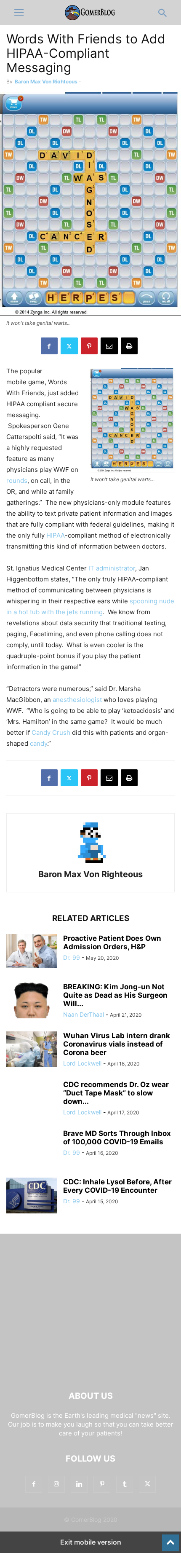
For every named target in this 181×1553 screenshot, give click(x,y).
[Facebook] (49, 345)
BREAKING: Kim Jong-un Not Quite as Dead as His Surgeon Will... (115, 995)
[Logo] (90, 1370)
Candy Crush (51, 732)
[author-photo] (90, 862)
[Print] (129, 345)
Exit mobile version (90, 1542)
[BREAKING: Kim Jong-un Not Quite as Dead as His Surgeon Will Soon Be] (31, 1001)
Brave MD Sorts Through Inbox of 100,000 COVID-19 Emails (117, 1137)
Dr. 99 (71, 957)
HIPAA (55, 535)
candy (38, 743)
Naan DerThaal (83, 1014)
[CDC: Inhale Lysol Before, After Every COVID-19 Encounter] (31, 1197)
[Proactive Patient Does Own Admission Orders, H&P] (31, 951)
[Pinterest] (89, 345)
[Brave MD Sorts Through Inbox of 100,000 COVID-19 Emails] (31, 1148)
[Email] (109, 345)
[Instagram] (56, 1484)
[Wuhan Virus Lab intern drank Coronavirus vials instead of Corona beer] (31, 1050)
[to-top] (170, 1539)
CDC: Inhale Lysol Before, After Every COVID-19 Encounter (117, 1186)
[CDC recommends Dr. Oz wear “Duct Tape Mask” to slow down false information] (31, 1099)
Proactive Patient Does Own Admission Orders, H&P (112, 942)
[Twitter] (69, 345)
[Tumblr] (124, 1484)
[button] (19, 12)
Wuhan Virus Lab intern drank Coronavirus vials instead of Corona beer (116, 1044)
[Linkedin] (79, 1484)
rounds (16, 481)
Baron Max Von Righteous (46, 81)
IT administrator (111, 568)
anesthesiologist (77, 700)
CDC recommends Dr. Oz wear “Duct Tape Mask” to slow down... (116, 1093)
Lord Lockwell (82, 1063)
